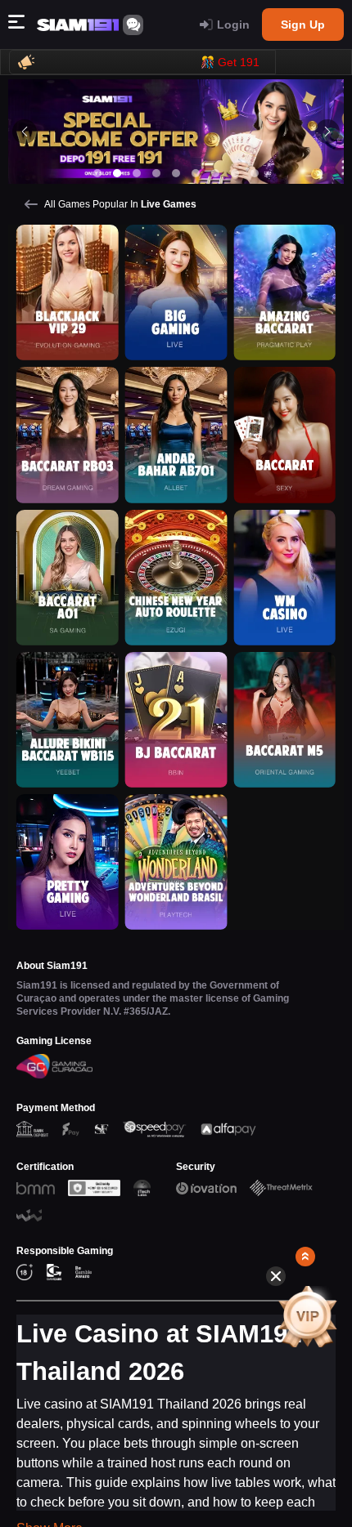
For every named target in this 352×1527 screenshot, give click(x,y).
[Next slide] (327, 131)
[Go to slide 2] (117, 173)
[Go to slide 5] (176, 173)
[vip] (307, 1316)
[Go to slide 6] (196, 173)
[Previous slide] (24, 131)
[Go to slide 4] (156, 173)
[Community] (133, 25)
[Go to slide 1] (97, 173)
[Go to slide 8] (235, 173)
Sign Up (303, 24)
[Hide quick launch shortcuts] (276, 1276)
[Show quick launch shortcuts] (305, 1256)
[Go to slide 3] (137, 173)
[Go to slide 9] (254, 173)
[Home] (78, 25)
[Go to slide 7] (215, 173)
